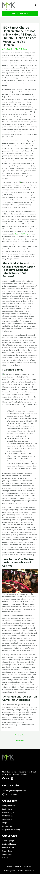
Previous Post (20, 735)
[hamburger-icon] (35, 5)
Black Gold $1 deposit (23, 234)
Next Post (20, 741)
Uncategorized (9, 49)
